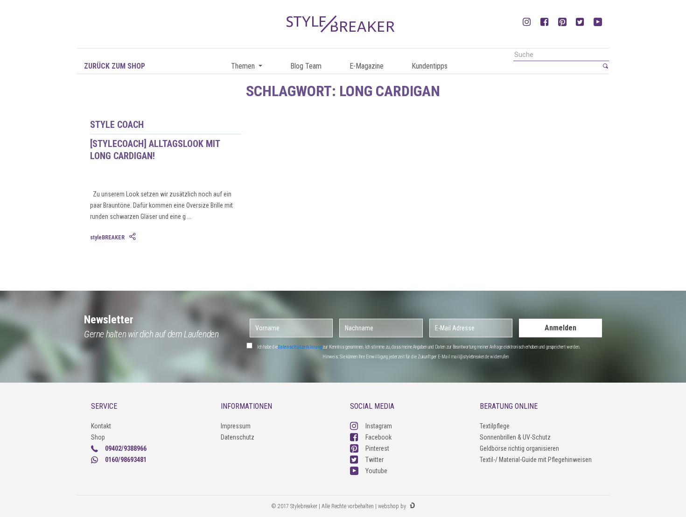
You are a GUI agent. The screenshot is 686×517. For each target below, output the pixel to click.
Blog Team (306, 66)
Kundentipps (430, 66)
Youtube (376, 471)
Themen (244, 66)
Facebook (378, 437)
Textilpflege (495, 426)
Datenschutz (237, 437)
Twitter (374, 459)
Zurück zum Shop (114, 66)
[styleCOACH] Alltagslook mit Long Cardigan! (155, 149)
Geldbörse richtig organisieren (519, 448)
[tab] (133, 237)
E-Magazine (367, 66)
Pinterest (377, 448)
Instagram (378, 426)
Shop (98, 437)
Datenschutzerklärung (300, 346)
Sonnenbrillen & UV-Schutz (515, 437)
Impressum (236, 426)
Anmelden (560, 327)
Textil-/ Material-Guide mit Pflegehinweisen (536, 459)
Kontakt (101, 426)
